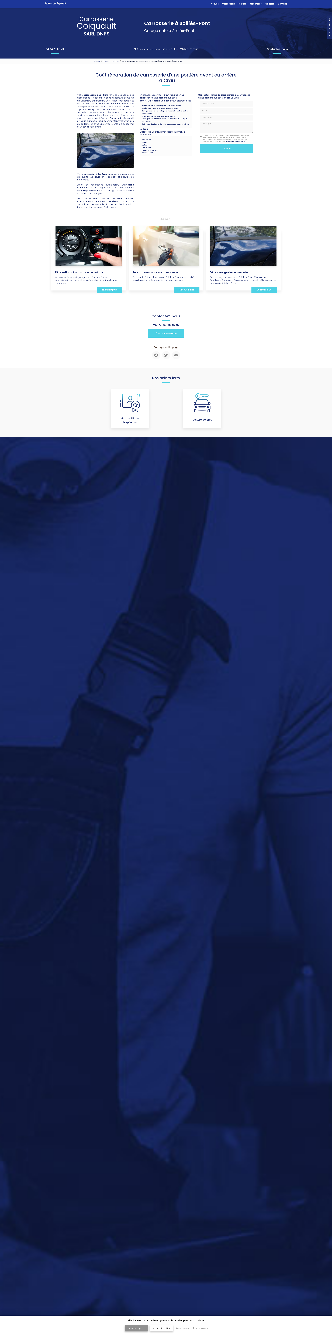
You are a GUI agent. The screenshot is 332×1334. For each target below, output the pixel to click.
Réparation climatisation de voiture (79, 272)
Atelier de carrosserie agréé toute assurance (161, 105)
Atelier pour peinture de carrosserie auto (160, 108)
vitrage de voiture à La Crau (96, 190)
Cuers (144, 142)
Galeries (269, 3)
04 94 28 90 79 (55, 49)
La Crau (115, 61)
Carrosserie (228, 3)
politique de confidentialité (235, 141)
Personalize (183, 1328)
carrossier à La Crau (95, 174)
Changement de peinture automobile (158, 116)
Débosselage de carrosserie (229, 272)
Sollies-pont (147, 153)
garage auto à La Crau (103, 204)
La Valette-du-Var (150, 150)
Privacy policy (201, 1328)
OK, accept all (137, 1328)
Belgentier (146, 140)
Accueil (215, 3)
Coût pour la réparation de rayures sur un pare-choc (165, 124)
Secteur (106, 61)
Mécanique (256, 3)
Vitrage (242, 3)
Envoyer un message (166, 333)
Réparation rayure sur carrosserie (155, 272)
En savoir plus (109, 289)
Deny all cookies (162, 1328)
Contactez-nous (277, 49)
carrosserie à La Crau (96, 94)
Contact (282, 3)
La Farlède (146, 147)
